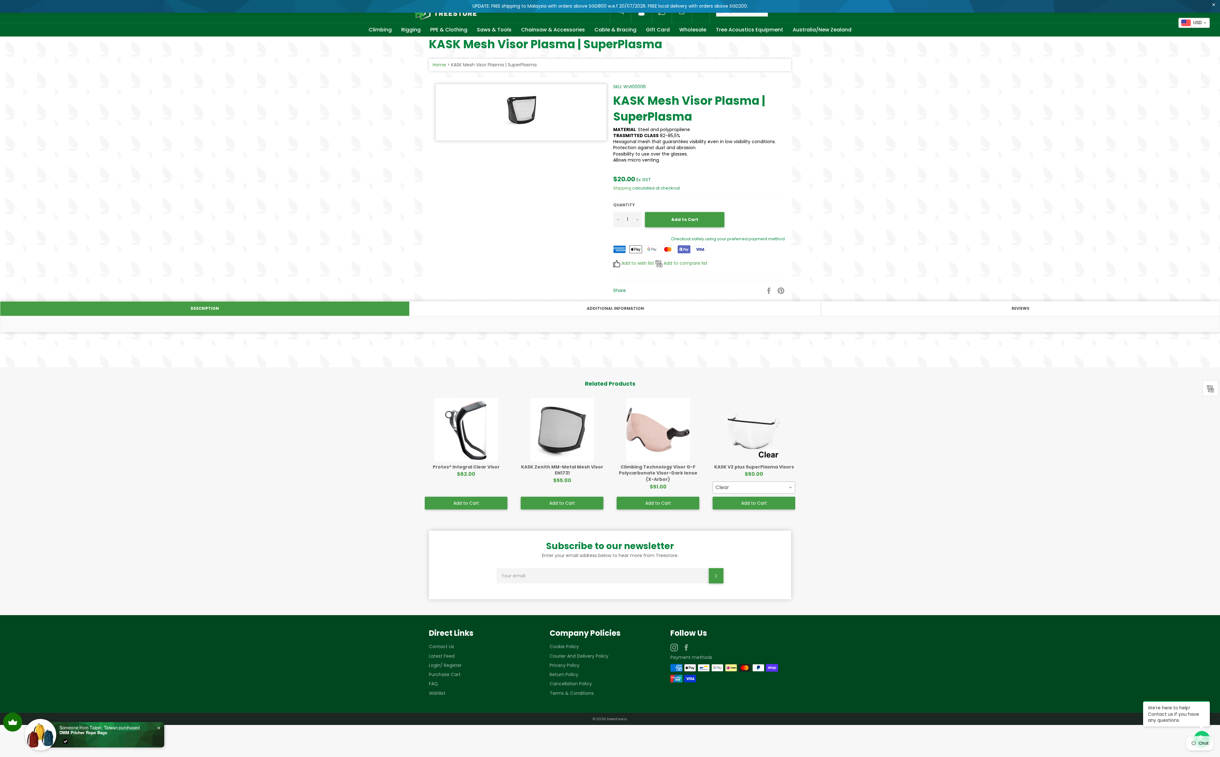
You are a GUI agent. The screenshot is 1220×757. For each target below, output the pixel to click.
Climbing (380, 29)
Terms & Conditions (572, 693)
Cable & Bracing (615, 29)
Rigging (411, 29)
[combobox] (754, 487)
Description (205, 308)
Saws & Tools (494, 29)
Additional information (615, 308)
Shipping (622, 188)
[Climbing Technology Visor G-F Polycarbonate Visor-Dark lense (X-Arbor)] (658, 430)
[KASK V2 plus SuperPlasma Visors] (754, 430)
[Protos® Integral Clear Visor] (466, 430)
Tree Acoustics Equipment (749, 29)
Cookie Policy (564, 646)
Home (439, 65)
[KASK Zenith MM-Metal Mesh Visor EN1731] (562, 430)
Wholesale (692, 29)
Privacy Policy (565, 665)
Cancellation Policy (571, 684)
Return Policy (564, 674)
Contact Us (441, 646)
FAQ (433, 684)
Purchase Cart (445, 674)
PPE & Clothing (448, 29)
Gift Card (658, 29)
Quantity (624, 205)
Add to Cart (466, 503)
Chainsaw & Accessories (553, 29)
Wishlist (437, 693)
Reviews (1020, 308)
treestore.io (617, 718)
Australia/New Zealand (822, 29)
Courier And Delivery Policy (579, 656)
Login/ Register (445, 665)
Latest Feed (442, 656)
